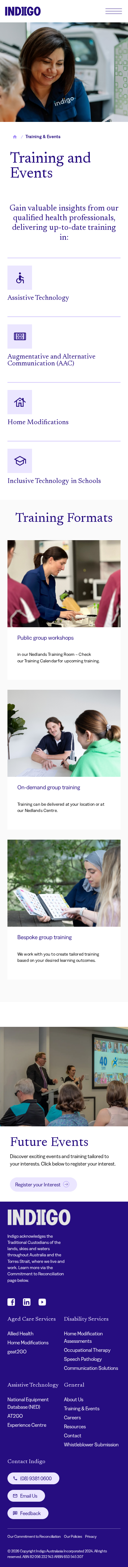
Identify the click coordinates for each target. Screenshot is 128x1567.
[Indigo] (23, 11)
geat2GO (16, 1351)
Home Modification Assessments (83, 1337)
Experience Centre (26, 1425)
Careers (72, 1417)
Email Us (28, 1496)
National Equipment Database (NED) (28, 1403)
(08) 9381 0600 (36, 1478)
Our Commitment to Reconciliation (34, 1536)
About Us (73, 1399)
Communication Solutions (91, 1368)
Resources (75, 1426)
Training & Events (81, 1408)
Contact (72, 1435)
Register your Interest (38, 1184)
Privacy (91, 1536)
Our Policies (73, 1536)
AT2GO (15, 1416)
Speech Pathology (83, 1359)
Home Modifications (27, 1342)
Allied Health (20, 1333)
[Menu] (113, 11)
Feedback (30, 1513)
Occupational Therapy (87, 1350)
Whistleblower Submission (91, 1444)
